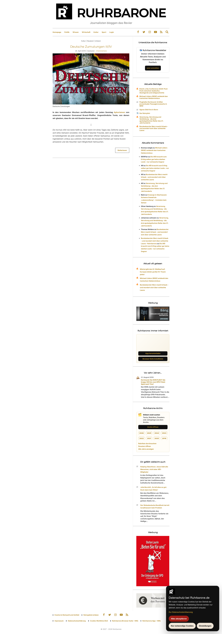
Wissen (76, 32)
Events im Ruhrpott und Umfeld (67, 615)
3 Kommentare (101, 51)
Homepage (57, 32)
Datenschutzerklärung (77, 621)
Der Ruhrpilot (144, 113)
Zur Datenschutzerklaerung (181, 612)
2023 (164, 433)
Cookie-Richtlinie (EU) (99, 621)
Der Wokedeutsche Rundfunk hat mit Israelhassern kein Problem (154, 506)
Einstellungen (205, 626)
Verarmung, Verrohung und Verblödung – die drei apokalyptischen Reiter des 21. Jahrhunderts (151, 120)
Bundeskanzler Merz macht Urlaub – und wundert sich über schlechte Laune (153, 128)
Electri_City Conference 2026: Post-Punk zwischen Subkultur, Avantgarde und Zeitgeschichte (153, 91)
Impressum (59, 621)
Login (111, 32)
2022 (141, 438)
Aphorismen (119, 112)
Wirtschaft (86, 32)
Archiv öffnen (152, 427)
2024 (156, 433)
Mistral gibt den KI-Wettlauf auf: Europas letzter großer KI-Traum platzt (153, 271)
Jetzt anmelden (153, 68)
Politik (66, 32)
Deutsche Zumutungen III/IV (91, 46)
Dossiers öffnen (144, 446)
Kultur (96, 32)
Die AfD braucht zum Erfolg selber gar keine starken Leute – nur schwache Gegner (154, 159)
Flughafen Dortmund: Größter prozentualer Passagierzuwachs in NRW (153, 104)
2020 (156, 438)
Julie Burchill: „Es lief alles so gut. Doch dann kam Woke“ (153, 488)
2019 (164, 438)
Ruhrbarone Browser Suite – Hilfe (125, 621)
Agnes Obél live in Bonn (148, 110)
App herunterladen (152, 353)
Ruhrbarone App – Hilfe (151, 621)
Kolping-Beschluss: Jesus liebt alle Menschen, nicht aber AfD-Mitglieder (154, 469)
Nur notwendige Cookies (182, 626)
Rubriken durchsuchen (147, 443)
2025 (149, 433)
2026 (141, 433)
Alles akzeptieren (179, 619)
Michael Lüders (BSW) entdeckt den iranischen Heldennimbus (153, 97)
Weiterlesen (122, 150)
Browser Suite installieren (153, 359)
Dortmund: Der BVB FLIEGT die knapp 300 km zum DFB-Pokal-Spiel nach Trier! (153, 382)
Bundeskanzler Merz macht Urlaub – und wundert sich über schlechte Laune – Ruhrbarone (154, 240)
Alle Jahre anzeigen (146, 449)
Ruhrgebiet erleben (91, 615)
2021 (149, 438)
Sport (104, 32)
